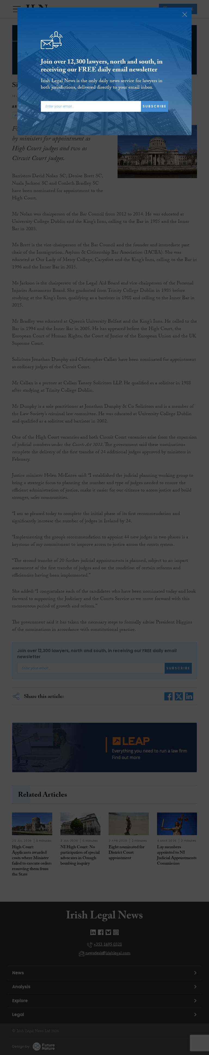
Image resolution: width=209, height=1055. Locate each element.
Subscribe (155, 106)
